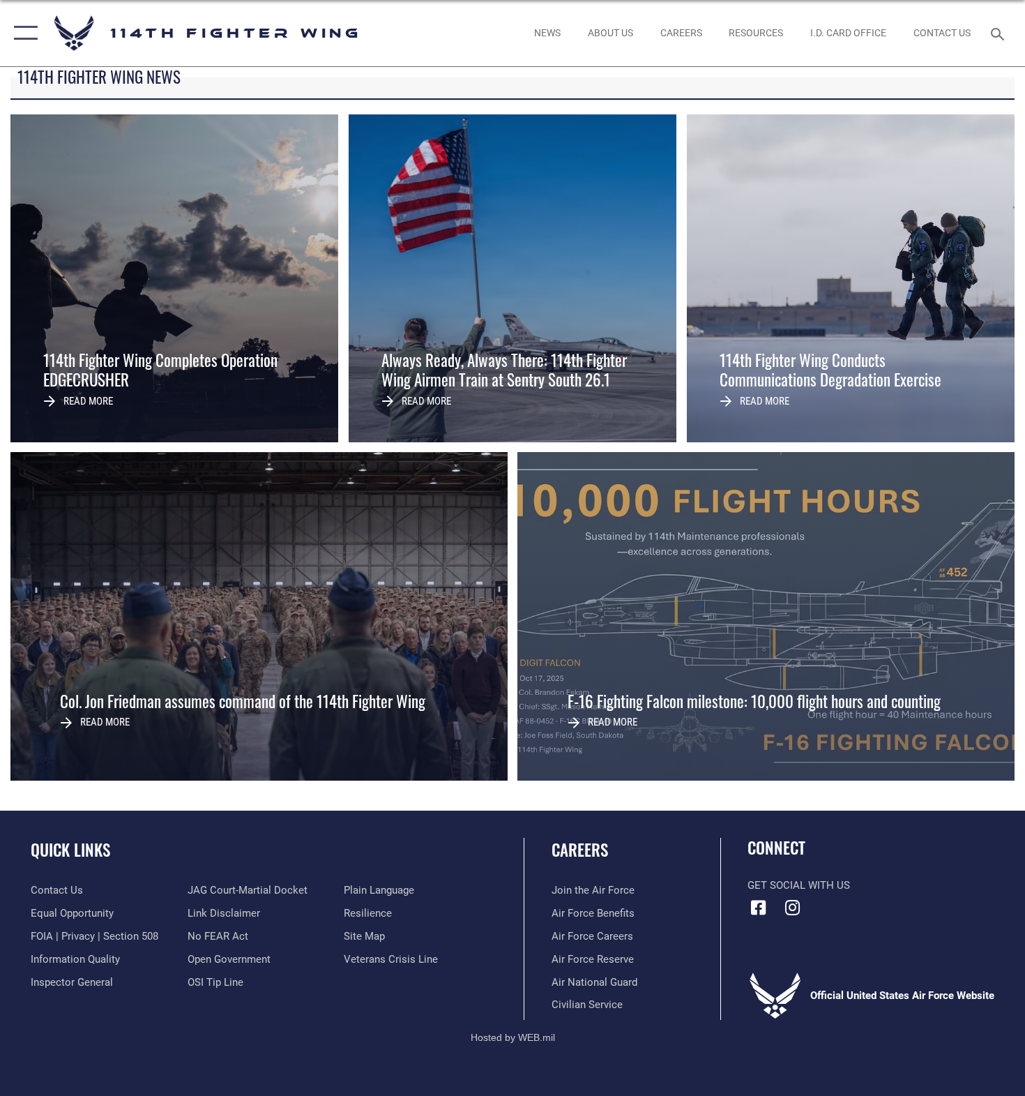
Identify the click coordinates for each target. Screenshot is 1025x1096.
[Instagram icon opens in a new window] (792, 907)
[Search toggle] (999, 32)
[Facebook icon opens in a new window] (757, 907)
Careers (580, 850)
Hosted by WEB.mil (513, 1037)
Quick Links (70, 850)
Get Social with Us (798, 885)
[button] (22, 33)
